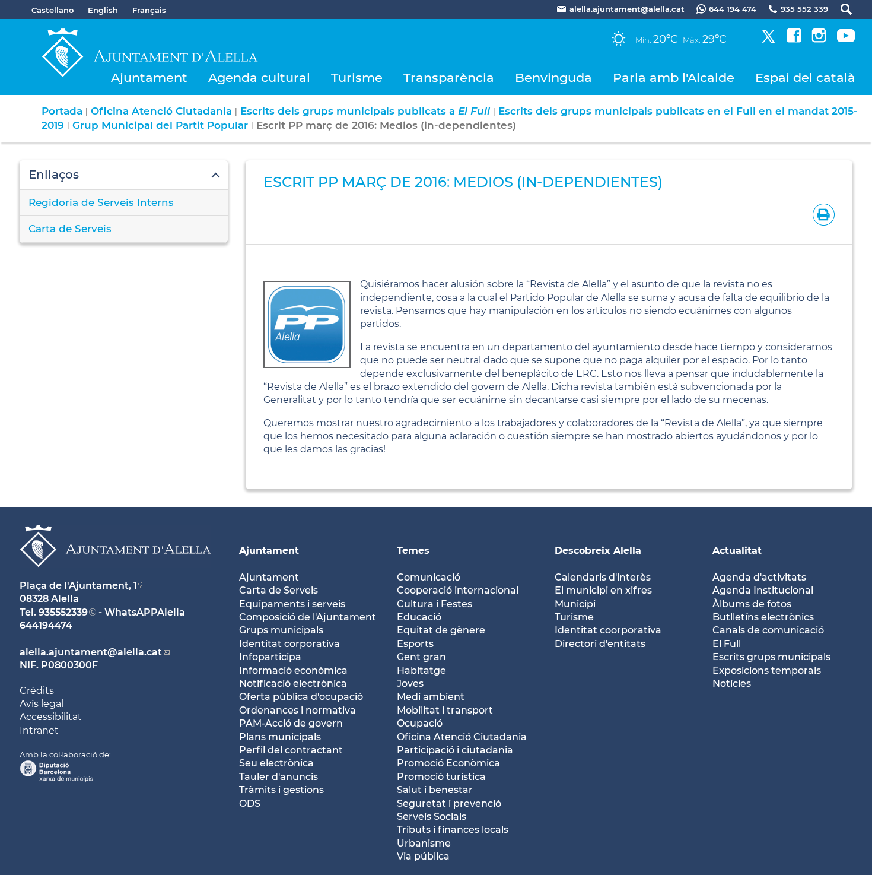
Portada (62, 111)
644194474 (46, 625)
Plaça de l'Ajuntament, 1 (78, 585)
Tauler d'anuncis (278, 776)
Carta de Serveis (70, 228)
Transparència (448, 77)
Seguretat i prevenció (449, 803)
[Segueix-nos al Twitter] (768, 39)
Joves (410, 683)
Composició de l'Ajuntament (307, 617)
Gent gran (421, 656)
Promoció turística (441, 776)
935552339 (63, 612)
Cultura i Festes (434, 604)
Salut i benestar (435, 789)
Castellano (52, 10)
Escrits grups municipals (771, 656)
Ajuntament (149, 77)
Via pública (423, 856)
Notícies (731, 683)
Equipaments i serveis (292, 604)
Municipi (575, 604)
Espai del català (805, 77)
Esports (415, 643)
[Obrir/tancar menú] (124, 175)
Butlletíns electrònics (763, 617)
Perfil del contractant (291, 750)
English (103, 10)
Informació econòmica (293, 670)
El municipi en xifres (603, 590)
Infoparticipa (270, 656)
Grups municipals (281, 630)
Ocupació (420, 723)
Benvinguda (553, 77)
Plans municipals (280, 737)
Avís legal (41, 703)
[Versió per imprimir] (821, 214)
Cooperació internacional (457, 590)
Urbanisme (424, 843)
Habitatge (421, 670)
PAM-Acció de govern (291, 723)
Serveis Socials (431, 816)
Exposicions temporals (766, 670)
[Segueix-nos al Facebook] (794, 39)
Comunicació (428, 577)
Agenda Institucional (762, 590)
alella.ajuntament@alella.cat (91, 652)
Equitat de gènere (441, 630)
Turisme (357, 77)
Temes (413, 550)
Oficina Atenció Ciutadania (161, 111)
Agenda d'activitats (759, 577)
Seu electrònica (276, 763)
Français (149, 10)
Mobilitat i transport (445, 710)
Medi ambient (430, 696)
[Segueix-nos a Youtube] (845, 39)
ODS (249, 803)
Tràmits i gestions (281, 789)
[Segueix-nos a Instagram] (818, 39)
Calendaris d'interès (603, 577)
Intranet (39, 730)
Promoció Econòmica (448, 763)
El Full (726, 643)
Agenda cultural (259, 77)
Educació (419, 617)
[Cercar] (840, 9)
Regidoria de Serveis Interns (101, 202)
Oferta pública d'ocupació (301, 696)
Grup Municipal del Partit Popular (160, 125)
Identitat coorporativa (608, 630)
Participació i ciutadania (455, 750)
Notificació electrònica (293, 683)
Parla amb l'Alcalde (673, 77)
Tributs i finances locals (452, 829)
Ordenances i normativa (297, 710)
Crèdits (37, 690)
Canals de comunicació (768, 630)
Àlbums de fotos (751, 604)
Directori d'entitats (600, 643)
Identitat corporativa (289, 643)
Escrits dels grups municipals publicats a (365, 111)
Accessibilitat (51, 716)
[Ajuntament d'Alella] (115, 576)
